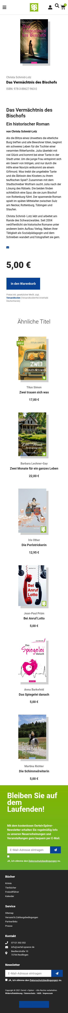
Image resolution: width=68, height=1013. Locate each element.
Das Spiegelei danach (34, 694)
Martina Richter (34, 766)
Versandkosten (13, 298)
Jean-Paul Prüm (34, 613)
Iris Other (34, 540)
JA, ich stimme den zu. (34, 861)
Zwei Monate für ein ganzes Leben (34, 468)
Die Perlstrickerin (34, 545)
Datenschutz (29, 993)
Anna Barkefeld (34, 689)
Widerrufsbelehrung (13, 993)
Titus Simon (34, 387)
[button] (57, 5)
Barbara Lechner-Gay (34, 463)
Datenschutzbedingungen (43, 861)
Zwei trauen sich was (34, 392)
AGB (39, 993)
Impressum (48, 993)
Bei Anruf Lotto (34, 618)
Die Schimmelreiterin (34, 771)
